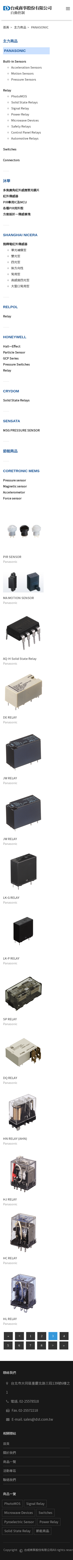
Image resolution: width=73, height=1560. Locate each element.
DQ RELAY (10, 1078)
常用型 (15, 274)
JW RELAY (10, 778)
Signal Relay (20, 108)
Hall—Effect (11, 346)
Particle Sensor (14, 352)
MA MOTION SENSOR (18, 598)
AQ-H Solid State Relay (19, 658)
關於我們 (9, 1452)
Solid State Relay (17, 1531)
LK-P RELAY (11, 958)
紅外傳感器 (10, 196)
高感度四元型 (20, 280)
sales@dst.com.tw (38, 1419)
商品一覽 (9, 1461)
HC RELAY (10, 1258)
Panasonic (10, 561)
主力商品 (20, 27)
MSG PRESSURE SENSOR (21, 430)
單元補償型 (18, 250)
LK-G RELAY (11, 897)
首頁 (6, 27)
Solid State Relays (24, 102)
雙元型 (15, 256)
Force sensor (12, 498)
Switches (9, 149)
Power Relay (20, 114)
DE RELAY (10, 717)
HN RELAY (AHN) (15, 1138)
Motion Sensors (22, 73)
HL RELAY (10, 1319)
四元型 (15, 262)
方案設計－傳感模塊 (16, 214)
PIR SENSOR (12, 557)
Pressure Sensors (23, 79)
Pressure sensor (14, 480)
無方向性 (17, 268)
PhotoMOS (19, 96)
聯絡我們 (9, 1479)
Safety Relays (21, 126)
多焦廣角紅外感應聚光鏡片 (21, 190)
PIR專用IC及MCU (15, 202)
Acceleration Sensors (26, 67)
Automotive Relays (25, 138)
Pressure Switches (16, 364)
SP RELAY (10, 1019)
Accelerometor (14, 492)
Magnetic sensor (15, 486)
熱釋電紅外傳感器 (15, 244)
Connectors (11, 160)
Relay (7, 90)
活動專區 (9, 1470)
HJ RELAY (10, 1199)
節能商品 (42, 1531)
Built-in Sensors (14, 61)
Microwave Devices (25, 120)
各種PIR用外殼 (13, 208)
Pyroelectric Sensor (19, 1522)
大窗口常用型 (20, 286)
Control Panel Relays (26, 132)
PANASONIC (39, 27)
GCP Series (11, 358)
